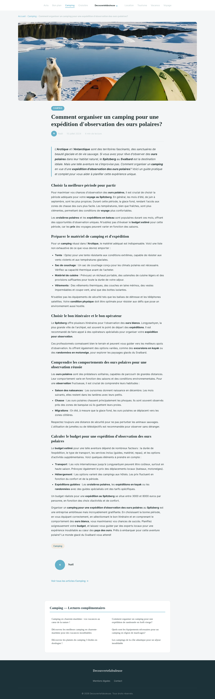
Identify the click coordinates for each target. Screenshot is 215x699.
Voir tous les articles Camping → (70, 580)
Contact (118, 680)
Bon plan (56, 5)
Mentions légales (101, 680)
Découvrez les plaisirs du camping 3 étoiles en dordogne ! (74, 641)
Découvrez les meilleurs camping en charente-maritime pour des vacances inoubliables (74, 631)
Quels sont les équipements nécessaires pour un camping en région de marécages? (135, 631)
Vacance (155, 5)
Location (129, 5)
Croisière (83, 5)
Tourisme (142, 5)
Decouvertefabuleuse (107, 670)
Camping (70, 5)
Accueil (21, 16)
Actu (46, 5)
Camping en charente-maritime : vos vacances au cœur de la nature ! (76, 621)
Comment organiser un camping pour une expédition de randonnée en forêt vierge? (132, 621)
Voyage (167, 5)
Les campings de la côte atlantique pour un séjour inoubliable (136, 641)
